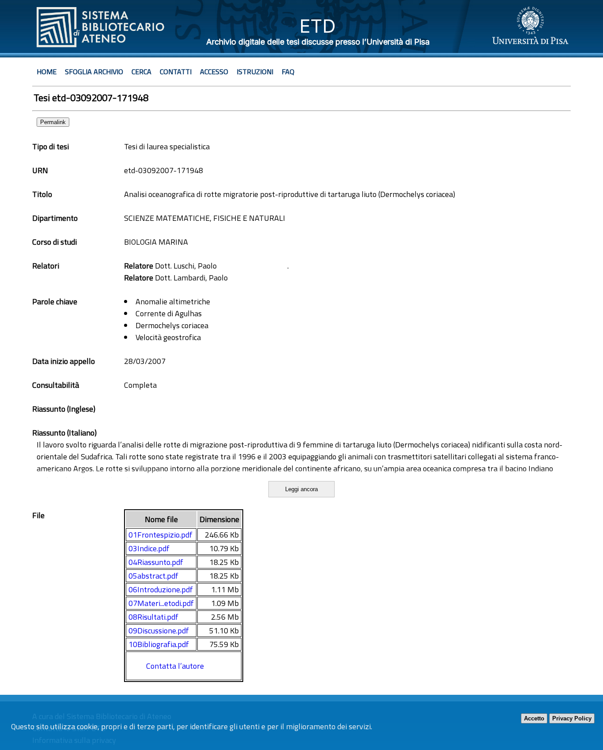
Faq (288, 71)
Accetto (534, 718)
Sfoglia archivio (94, 71)
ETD (317, 26)
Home (47, 71)
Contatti (176, 71)
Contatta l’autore (175, 666)
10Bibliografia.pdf (158, 644)
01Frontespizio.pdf (160, 535)
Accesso (214, 71)
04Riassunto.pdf (155, 562)
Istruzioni (255, 71)
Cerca (141, 71)
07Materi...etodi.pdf (161, 603)
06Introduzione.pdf (160, 589)
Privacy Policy (572, 718)
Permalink (53, 122)
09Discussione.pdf (158, 630)
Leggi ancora (301, 489)
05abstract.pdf (153, 576)
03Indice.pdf (149, 548)
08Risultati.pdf (153, 617)
